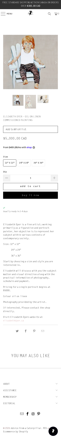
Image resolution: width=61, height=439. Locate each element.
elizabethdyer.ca (13, 320)
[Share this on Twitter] (17, 331)
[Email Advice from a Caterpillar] (22, 414)
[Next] (55, 62)
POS (45, 428)
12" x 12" (10, 163)
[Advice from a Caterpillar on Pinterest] (38, 414)
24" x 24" (24, 163)
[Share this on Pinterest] (34, 331)
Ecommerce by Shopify (15, 431)
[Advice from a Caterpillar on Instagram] (33, 414)
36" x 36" (38, 163)
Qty (5, 172)
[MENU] (1, 14)
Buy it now (30, 195)
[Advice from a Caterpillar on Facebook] (27, 414)
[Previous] (5, 62)
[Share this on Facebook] (25, 331)
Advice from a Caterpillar (26, 428)
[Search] (49, 14)
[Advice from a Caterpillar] (30, 13)
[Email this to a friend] (42, 331)
